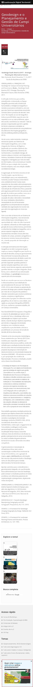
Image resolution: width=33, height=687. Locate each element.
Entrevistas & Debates (10, 623)
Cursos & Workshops (10, 617)
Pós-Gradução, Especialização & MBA (15, 620)
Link (4, 53)
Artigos (9, 29)
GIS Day (5, 632)
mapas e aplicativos (13, 664)
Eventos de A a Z (8, 629)
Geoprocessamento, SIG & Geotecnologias (17, 644)
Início (3, 29)
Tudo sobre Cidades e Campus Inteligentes (17, 650)
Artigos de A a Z (8, 626)
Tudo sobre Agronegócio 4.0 (12, 647)
